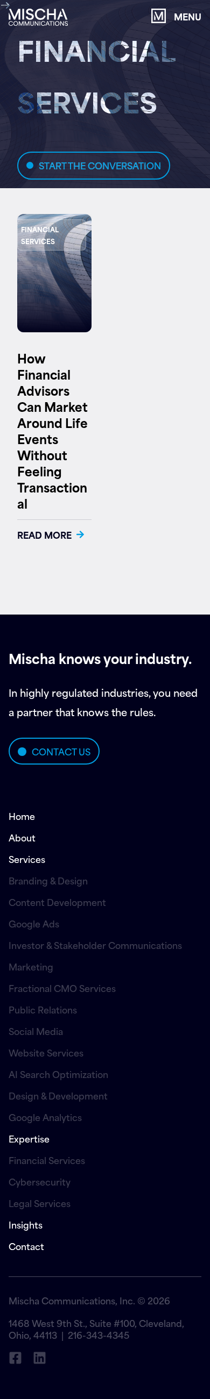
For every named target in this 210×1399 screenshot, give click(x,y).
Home (22, 816)
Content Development (57, 902)
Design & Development (58, 1095)
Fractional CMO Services (62, 988)
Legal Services (40, 1203)
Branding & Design (48, 880)
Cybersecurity (40, 1181)
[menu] (158, 16)
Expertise (29, 1138)
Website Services (46, 1052)
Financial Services (47, 1160)
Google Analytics (45, 1117)
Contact (26, 1246)
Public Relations (43, 1009)
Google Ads (34, 923)
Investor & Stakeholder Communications (95, 945)
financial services (40, 235)
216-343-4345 (98, 1334)
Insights (26, 1224)
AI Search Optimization (58, 1074)
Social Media (36, 1031)
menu (187, 16)
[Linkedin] (39, 1358)
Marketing (31, 966)
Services (27, 859)
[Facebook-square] (15, 1358)
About (22, 837)
